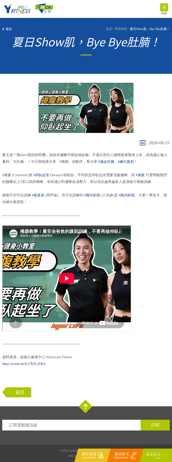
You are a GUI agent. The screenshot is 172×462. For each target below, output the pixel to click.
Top (85, 406)
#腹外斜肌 (92, 195)
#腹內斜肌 (127, 195)
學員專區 (121, 29)
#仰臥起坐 (41, 175)
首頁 (109, 29)
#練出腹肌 (126, 161)
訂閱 (155, 425)
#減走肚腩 (106, 161)
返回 (9, 29)
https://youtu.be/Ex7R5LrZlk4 (23, 364)
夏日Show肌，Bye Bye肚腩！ (150, 29)
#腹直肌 (38, 195)
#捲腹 (140, 175)
